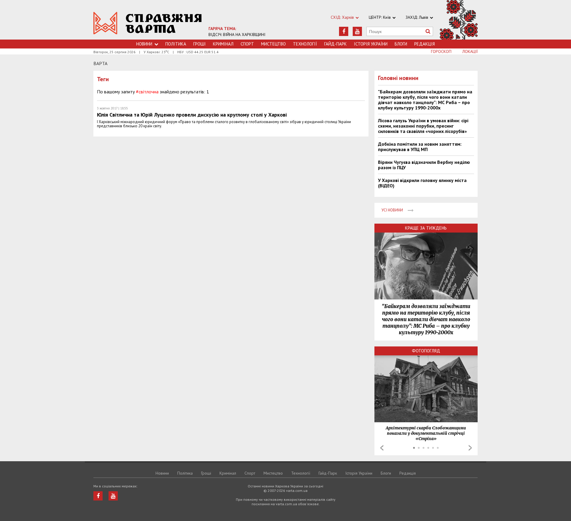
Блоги (401, 44)
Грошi (199, 44)
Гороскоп (441, 51)
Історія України (371, 44)
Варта (100, 63)
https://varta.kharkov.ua (147, 23)
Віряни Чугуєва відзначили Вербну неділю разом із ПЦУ (424, 164)
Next (470, 448)
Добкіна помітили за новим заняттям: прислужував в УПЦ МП (420, 146)
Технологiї (305, 44)
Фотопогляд (426, 351)
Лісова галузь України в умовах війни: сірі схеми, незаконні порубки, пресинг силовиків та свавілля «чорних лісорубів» (423, 125)
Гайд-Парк (335, 44)
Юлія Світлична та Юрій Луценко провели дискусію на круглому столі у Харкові (192, 114)
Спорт (247, 44)
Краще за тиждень (426, 228)
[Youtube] (357, 31)
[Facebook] (343, 31)
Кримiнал (223, 44)
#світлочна (147, 92)
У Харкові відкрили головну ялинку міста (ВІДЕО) (422, 183)
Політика (175, 44)
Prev (381, 448)
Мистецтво (273, 44)
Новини (144, 44)
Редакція (424, 44)
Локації (470, 51)
